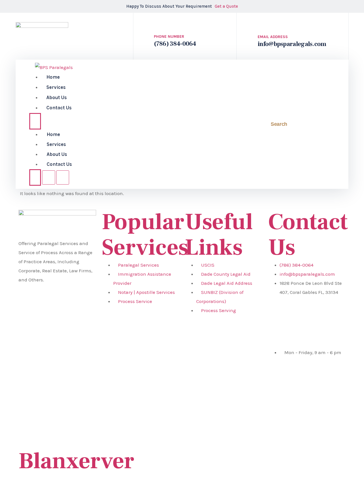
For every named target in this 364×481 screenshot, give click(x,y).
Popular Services (145, 234)
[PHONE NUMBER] (159, 21)
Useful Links (219, 234)
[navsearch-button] (256, 124)
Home (53, 77)
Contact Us (59, 107)
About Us (56, 97)
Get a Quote (226, 6)
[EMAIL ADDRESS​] (263, 21)
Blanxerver (76, 461)
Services (56, 87)
